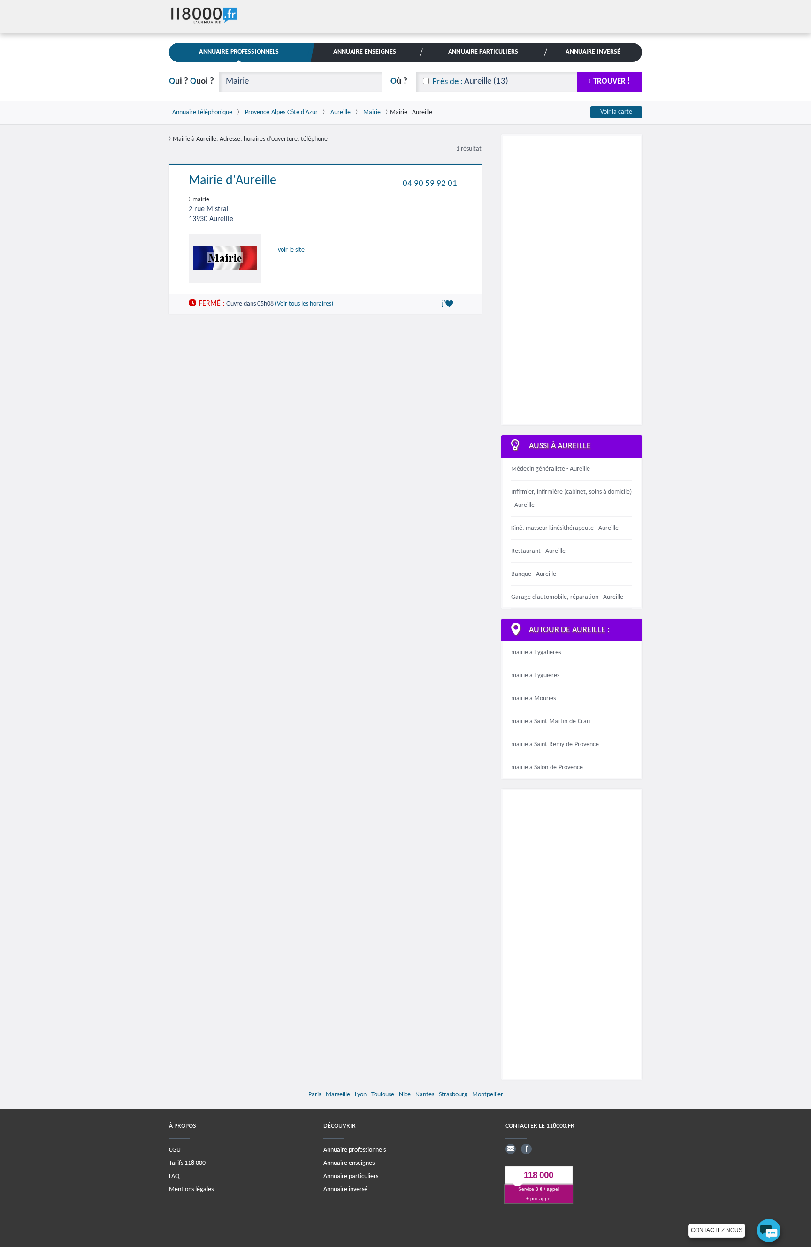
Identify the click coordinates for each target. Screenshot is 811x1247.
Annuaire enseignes (349, 1163)
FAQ (174, 1176)
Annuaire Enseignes (364, 52)
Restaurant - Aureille (538, 551)
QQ (191, 81)
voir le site (291, 249)
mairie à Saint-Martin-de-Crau (550, 721)
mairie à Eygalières (536, 652)
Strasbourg (453, 1094)
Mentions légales (191, 1189)
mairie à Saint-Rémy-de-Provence (555, 744)
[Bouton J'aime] (449, 304)
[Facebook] (526, 1149)
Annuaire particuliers (350, 1176)
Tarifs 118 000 (187, 1163)
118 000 (538, 1175)
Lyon (361, 1094)
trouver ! (611, 81)
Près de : (447, 81)
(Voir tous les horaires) (303, 303)
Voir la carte (616, 111)
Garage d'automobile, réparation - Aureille (567, 597)
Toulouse (382, 1094)
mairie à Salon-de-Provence (547, 767)
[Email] (510, 1149)
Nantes (424, 1094)
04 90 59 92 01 (430, 183)
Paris (314, 1094)
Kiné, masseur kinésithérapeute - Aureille (565, 528)
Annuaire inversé (345, 1189)
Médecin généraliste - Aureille (550, 469)
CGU (175, 1150)
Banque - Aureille (533, 574)
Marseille (338, 1094)
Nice (405, 1094)
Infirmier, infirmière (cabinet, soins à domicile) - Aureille (571, 499)
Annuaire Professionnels (239, 52)
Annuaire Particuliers (483, 52)
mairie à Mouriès (533, 698)
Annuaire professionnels (354, 1150)
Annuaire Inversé (593, 52)
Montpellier (487, 1094)
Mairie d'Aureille (232, 180)
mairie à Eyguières (535, 675)
